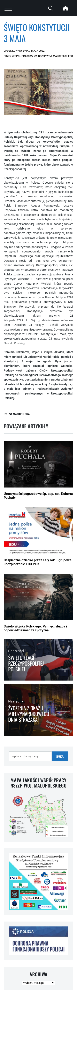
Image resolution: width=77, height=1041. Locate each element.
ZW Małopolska (19, 414)
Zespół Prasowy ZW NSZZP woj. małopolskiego (42, 56)
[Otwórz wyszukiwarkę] (50, 8)
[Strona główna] (65, 8)
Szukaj (60, 756)
